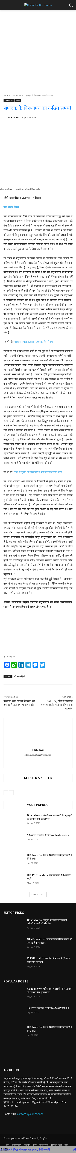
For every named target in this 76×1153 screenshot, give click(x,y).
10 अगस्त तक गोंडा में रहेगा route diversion (48, 835)
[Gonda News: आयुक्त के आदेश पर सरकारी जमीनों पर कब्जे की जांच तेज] (14, 925)
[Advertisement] (38, 50)
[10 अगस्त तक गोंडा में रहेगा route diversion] (14, 841)
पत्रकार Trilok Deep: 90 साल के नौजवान (33, 341)
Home (7, 95)
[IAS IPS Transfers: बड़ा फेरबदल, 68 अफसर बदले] (14, 881)
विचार (18, 100)
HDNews (15, 117)
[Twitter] (35, 761)
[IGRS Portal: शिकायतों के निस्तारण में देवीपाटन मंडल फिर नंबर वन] (14, 964)
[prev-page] (6, 792)
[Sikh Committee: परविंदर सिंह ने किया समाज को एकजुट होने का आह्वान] (14, 945)
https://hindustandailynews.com (38, 755)
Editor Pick (18, 95)
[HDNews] (6, 117)
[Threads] (41, 761)
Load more (37, 894)
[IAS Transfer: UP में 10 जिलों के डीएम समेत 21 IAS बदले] (14, 861)
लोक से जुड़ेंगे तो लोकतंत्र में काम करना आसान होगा (38, 471)
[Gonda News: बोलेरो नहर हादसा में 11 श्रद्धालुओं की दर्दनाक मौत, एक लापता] (14, 821)
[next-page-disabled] (11, 792)
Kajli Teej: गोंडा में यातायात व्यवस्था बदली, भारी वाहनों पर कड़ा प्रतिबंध (56, 704)
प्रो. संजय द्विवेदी (11, 207)
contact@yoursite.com (30, 1114)
